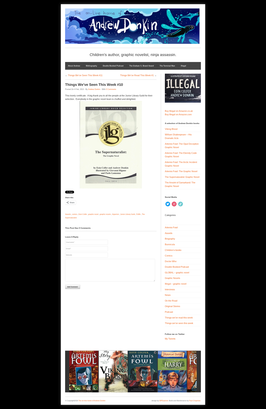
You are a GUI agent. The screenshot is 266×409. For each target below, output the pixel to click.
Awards (68, 214)
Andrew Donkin (94, 89)
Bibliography (91, 66)
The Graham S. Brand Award (141, 66)
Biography (170, 239)
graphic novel (93, 214)
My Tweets (170, 339)
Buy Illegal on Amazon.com (178, 114)
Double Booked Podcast (113, 66)
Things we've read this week (179, 317)
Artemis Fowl (171, 227)
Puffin (138, 214)
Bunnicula (170, 244)
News (168, 295)
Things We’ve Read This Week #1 (137, 75)
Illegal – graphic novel (175, 284)
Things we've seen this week (179, 323)
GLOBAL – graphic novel (177, 272)
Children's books (173, 250)
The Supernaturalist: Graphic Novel (182, 177)
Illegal (183, 66)
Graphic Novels (172, 278)
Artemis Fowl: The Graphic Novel (181, 171)
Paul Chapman (194, 401)
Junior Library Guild (127, 214)
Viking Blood (171, 129)
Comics (168, 255)
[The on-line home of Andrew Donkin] (132, 42)
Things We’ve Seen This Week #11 (85, 75)
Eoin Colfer (83, 214)
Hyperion (115, 214)
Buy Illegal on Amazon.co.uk (179, 111)
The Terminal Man (167, 66)
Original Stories (172, 306)
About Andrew (74, 66)
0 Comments (111, 89)
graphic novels (105, 214)
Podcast (169, 312)
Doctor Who (171, 261)
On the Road (171, 301)
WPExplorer (163, 401)
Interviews (170, 289)
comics (74, 214)
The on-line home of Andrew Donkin (91, 401)
